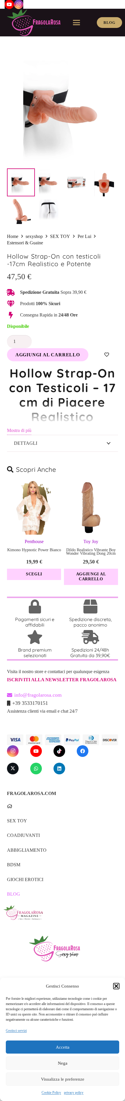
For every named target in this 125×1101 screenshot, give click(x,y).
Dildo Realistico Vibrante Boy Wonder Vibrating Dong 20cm (91, 552)
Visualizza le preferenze (62, 1079)
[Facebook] (82, 751)
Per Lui (84, 236)
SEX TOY (60, 236)
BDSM (13, 864)
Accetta (62, 1047)
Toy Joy (90, 541)
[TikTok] (59, 751)
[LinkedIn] (59, 768)
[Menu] (76, 22)
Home (12, 236)
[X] (13, 768)
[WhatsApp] (36, 768)
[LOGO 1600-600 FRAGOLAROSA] (34, 22)
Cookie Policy (51, 1093)
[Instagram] (13, 751)
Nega (62, 1063)
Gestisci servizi (16, 1031)
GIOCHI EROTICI (25, 879)
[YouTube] (36, 751)
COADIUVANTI (23, 835)
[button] (116, 986)
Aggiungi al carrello (47, 354)
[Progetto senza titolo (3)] (60, 916)
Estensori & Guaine (25, 242)
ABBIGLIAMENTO (27, 850)
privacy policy (73, 1093)
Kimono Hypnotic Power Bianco (34, 550)
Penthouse (34, 541)
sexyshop (34, 236)
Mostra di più (19, 430)
